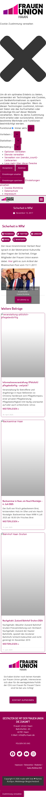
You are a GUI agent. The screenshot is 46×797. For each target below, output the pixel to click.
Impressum (10, 193)
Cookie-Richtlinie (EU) (34, 768)
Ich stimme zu (23, 300)
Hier (10, 261)
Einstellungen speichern (12, 180)
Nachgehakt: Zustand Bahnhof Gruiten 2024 (23, 620)
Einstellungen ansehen (11, 174)
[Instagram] (33, 754)
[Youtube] (26, 754)
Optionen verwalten (15, 151)
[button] (23, 59)
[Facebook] (12, 754)
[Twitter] (19, 754)
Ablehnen (22, 168)
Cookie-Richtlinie (13, 188)
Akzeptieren (7, 168)
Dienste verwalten (14, 154)
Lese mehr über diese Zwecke (20, 163)
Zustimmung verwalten (12, 794)
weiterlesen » (11, 408)
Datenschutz (11, 191)
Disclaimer (38, 765)
